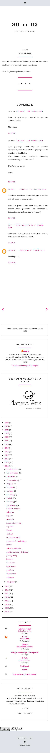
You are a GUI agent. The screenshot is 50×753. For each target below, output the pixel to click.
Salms (24, 669)
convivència (11, 573)
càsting (9, 534)
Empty (24, 644)
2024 (7, 430)
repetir (9, 516)
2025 (7, 426)
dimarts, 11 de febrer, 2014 (29, 111)
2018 (7, 451)
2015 (7, 462)
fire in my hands (25, 713)
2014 (7, 466)
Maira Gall (25, 745)
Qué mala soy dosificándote (24, 674)
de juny (10, 491)
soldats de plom (13, 537)
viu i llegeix (14, 225)
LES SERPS (24, 639)
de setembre (12, 480)
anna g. (12, 189)
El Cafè (25, 658)
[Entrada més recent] (3, 309)
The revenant (24, 660)
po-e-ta (25, 708)
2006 (7, 611)
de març (10, 502)
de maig (10, 494)
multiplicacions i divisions (17, 552)
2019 (7, 448)
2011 (7, 593)
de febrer (11, 505)
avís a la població (13, 548)
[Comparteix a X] (22, 83)
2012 (7, 590)
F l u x (24, 637)
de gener (11, 582)
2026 (7, 422)
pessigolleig (11, 555)
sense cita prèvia (13, 523)
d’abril (10, 498)
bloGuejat (25, 666)
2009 (7, 601)
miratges (10, 577)
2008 (7, 604)
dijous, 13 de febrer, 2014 (32, 250)
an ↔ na (25, 24)
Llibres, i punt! (25, 629)
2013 (7, 586)
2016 (7, 459)
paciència (10, 570)
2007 (7, 608)
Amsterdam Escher (24, 647)
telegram (10, 512)
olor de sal (11, 566)
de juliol (10, 487)
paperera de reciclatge (16, 541)
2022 (7, 437)
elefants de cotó (13, 508)
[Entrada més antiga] (47, 309)
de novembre (13, 473)
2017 (7, 455)
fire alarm (10, 563)
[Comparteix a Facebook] (26, 83)
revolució (10, 519)
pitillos (9, 530)
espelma (9, 526)
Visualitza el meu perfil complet (25, 365)
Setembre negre (24, 631)
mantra (9, 545)
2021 (7, 440)
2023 (7, 433)
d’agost (10, 484)
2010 (7, 597)
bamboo (9, 559)
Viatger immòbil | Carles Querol (24, 652)
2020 (7, 444)
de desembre (12, 469)
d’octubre (11, 476)
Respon (12, 133)
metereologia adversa (25, 695)
